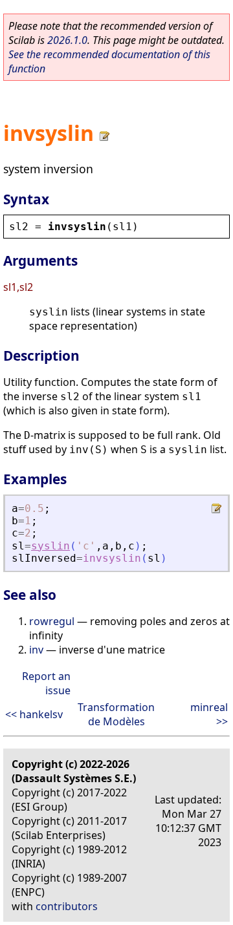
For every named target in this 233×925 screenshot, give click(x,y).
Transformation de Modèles (116, 714)
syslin (50, 546)
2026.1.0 (67, 40)
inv (36, 650)
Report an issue (46, 683)
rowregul (51, 621)
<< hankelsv (34, 714)
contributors (67, 906)
